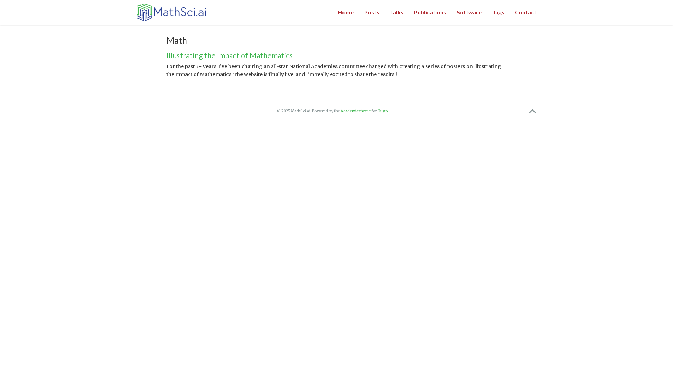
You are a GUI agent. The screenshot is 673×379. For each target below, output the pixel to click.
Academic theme (356, 111)
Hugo (383, 111)
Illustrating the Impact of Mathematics (229, 55)
